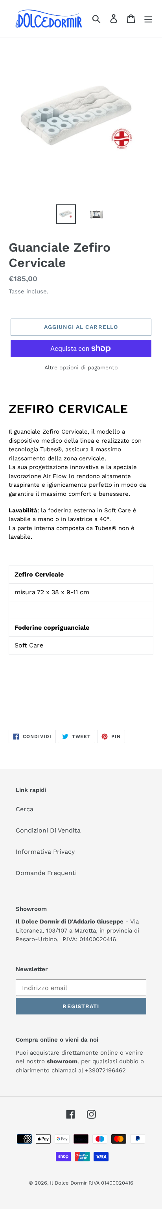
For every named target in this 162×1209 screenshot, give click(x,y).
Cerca (24, 809)
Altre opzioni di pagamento (81, 367)
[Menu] (148, 19)
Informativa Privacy (45, 851)
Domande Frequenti (46, 873)
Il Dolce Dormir (69, 1183)
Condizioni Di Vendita (48, 830)
